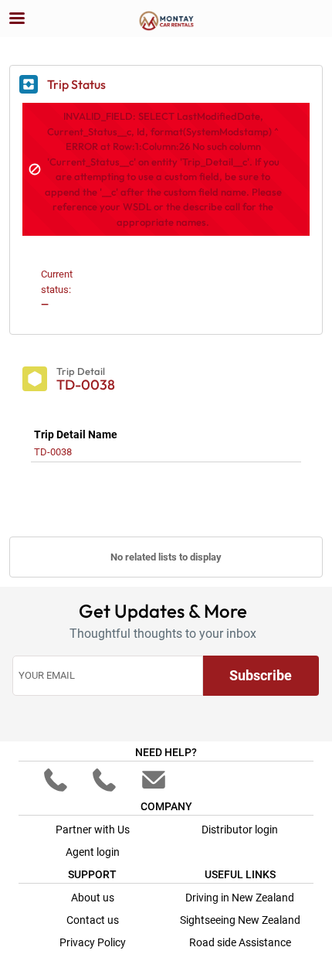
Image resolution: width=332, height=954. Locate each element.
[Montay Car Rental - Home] (166, 19)
